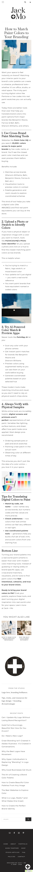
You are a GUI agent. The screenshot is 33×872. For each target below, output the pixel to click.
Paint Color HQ (21, 140)
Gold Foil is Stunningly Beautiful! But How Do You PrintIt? (14, 728)
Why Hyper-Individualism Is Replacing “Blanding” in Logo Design (15, 762)
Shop (23, 848)
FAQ (23, 852)
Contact (21, 856)
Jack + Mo (8, 608)
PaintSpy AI (22, 337)
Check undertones (14, 519)
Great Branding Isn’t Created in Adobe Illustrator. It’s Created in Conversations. (16, 744)
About (13, 844)
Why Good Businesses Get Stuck (16, 770)
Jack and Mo (18, 13)
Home (6, 844)
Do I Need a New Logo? (12, 736)
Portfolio (23, 844)
